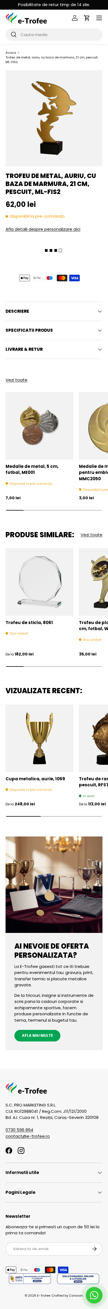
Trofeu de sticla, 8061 (29, 622)
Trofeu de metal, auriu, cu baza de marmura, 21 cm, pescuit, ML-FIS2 (52, 59)
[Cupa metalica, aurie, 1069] (39, 738)
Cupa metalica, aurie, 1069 (35, 779)
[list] (54, 118)
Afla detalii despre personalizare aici (43, 229)
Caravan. (76, 1295)
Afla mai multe (37, 1035)
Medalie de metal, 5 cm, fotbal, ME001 (32, 469)
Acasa (11, 52)
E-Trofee (43, 1295)
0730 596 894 (19, 1130)
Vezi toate (16, 380)
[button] (87, 18)
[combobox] (54, 34)
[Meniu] (99, 18)
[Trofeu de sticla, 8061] (39, 582)
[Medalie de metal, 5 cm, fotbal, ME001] (39, 426)
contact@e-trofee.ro (28, 1136)
